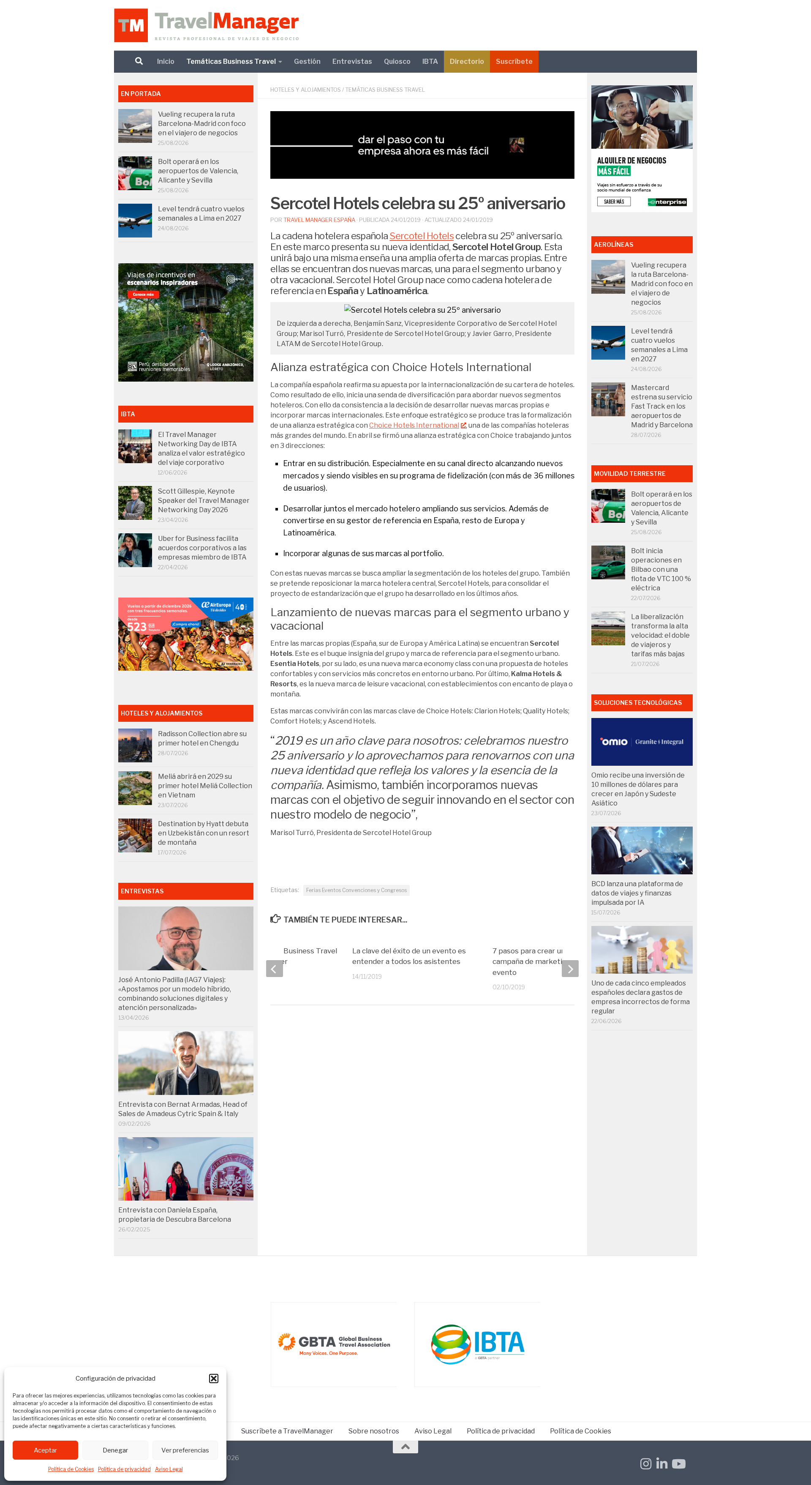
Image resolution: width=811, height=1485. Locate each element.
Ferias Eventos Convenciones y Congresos (356, 890)
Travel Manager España (319, 219)
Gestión (307, 61)
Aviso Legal (169, 1469)
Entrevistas (352, 61)
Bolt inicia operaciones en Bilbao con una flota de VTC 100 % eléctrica (661, 569)
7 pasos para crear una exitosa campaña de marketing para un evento (545, 962)
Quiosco (397, 61)
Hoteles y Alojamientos (305, 89)
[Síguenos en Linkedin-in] (662, 1464)
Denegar (115, 1450)
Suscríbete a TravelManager (287, 1431)
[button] (214, 1378)
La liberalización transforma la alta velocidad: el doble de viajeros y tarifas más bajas (660, 635)
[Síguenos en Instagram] (646, 1464)
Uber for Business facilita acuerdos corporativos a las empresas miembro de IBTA (202, 548)
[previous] (274, 968)
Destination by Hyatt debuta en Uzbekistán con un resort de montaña (203, 833)
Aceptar (45, 1450)
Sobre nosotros (373, 1431)
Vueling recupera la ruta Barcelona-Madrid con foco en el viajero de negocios (202, 123)
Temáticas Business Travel (231, 61)
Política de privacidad (124, 1469)
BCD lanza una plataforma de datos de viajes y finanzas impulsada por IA (637, 893)
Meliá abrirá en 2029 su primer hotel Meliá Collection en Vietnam (205, 786)
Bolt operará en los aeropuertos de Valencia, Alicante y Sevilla (198, 171)
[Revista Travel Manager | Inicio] (206, 25)
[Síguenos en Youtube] (678, 1464)
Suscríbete (514, 61)
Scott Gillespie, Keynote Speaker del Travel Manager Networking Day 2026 (204, 500)
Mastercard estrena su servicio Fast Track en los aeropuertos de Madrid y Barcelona (662, 406)
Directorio (467, 61)
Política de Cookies (71, 1469)
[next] (570, 968)
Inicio (165, 61)
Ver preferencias (185, 1450)
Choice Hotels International (414, 425)
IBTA (430, 61)
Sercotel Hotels (421, 235)
